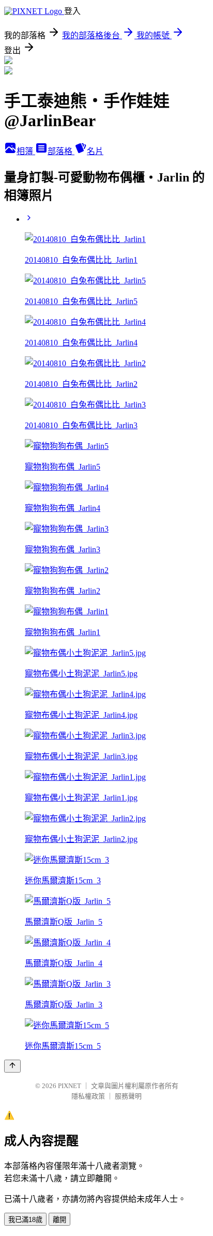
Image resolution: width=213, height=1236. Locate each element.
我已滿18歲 (25, 1220)
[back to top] (12, 1066)
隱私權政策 (88, 1096)
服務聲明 (128, 1096)
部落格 (61, 151)
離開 (59, 1220)
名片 (95, 151)
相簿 (26, 151)
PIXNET (69, 1086)
